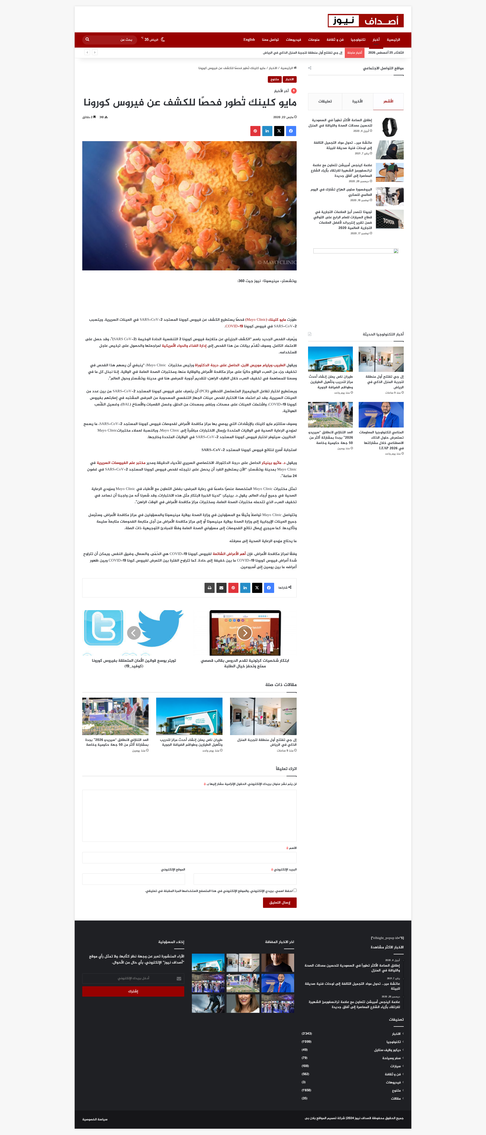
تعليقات (325, 101)
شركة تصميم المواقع (330, 1118)
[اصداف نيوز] (366, 20)
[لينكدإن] (267, 131)
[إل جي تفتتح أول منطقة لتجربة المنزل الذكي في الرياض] (263, 716)
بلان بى (310, 1118)
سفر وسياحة (391, 1058)
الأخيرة (357, 101)
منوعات (313, 40)
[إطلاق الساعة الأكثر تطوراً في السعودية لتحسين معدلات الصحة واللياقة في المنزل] (390, 127)
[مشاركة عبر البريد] (221, 588)
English (249, 40)
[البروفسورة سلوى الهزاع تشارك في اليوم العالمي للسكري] (390, 196)
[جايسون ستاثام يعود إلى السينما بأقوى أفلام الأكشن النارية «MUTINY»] (208, 1003)
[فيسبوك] (291, 131)
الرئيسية (393, 40)
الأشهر (388, 101)
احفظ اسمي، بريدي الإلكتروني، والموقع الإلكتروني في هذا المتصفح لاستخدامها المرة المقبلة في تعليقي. (219, 891)
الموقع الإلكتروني (173, 869)
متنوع (275, 79)
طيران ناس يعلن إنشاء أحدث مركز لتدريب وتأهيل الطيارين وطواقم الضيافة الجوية (286, 53)
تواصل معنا (270, 40)
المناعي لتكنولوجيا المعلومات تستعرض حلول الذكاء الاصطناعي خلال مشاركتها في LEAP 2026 (381, 440)
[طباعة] (210, 588)
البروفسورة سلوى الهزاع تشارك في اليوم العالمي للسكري (341, 192)
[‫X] (279, 131)
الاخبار (273, 68)
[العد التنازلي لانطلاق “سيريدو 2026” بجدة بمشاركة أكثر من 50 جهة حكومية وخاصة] (115, 716)
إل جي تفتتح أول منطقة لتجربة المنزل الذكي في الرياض (267, 742)
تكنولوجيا (358, 40)
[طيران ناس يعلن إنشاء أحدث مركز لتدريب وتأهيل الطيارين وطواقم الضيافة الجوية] (189, 716)
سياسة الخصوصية (95, 1119)
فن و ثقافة (335, 40)
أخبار (376, 40)
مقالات (396, 1099)
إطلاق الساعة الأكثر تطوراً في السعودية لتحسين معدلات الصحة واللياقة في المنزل (340, 123)
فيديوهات (293, 40)
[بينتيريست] (255, 131)
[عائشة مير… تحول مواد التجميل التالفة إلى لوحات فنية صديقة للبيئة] (390, 149)
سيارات (395, 1066)
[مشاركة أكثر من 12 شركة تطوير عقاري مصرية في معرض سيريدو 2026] (277, 1003)
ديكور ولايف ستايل (387, 1050)
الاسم (291, 848)
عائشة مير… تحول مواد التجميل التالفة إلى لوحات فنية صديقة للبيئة (343, 145)
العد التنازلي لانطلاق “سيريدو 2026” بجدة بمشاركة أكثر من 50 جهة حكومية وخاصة (117, 742)
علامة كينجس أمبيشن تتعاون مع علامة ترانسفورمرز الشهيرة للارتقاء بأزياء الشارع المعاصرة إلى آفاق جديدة (341, 170)
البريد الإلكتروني (284, 869)
